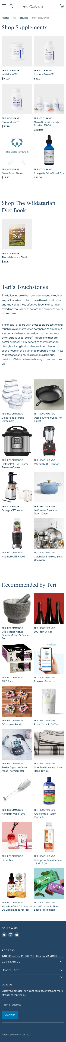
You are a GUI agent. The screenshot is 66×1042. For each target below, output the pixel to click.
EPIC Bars (7, 681)
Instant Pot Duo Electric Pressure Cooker (15, 465)
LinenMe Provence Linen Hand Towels (48, 769)
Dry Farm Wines (43, 631)
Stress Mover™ (10, 122)
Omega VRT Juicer (12, 510)
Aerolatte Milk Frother (14, 813)
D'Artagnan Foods (12, 724)
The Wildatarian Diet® (14, 257)
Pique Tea (7, 860)
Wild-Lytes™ (9, 74)
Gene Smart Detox (12, 173)
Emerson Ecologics (45, 681)
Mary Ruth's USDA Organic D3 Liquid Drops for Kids (17, 908)
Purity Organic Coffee (46, 724)
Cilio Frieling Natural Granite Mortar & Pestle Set (15, 635)
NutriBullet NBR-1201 (13, 556)
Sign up (10, 1015)
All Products (20, 17)
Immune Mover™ (44, 74)
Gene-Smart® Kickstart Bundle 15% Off (47, 124)
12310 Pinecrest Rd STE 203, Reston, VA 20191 (29, 956)
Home (5, 17)
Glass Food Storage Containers (13, 419)
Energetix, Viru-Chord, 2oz (49, 173)
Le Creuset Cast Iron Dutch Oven (45, 512)
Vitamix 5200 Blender (46, 464)
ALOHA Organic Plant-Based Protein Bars (46, 908)
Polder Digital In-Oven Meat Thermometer (14, 769)
